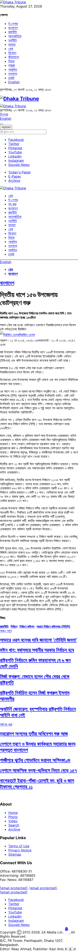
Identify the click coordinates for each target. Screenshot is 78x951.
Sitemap (14, 854)
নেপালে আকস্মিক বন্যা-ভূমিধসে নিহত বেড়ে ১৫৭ (38, 770)
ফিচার (11, 61)
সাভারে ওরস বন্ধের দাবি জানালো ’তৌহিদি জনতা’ (38, 640)
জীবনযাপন (13, 57)
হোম (10, 196)
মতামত (12, 44)
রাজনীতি (12, 32)
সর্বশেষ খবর (6, 724)
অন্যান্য (12, 74)
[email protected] (13, 888)
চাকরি (11, 78)
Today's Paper (19, 172)
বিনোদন (12, 53)
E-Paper (14, 176)
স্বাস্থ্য (11, 65)
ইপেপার (4, 114)
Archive (14, 180)
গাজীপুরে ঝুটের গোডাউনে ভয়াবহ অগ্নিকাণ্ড (35, 760)
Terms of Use (18, 846)
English (14, 82)
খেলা (10, 49)
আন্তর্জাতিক (14, 36)
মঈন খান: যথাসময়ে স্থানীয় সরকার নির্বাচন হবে (37, 650)
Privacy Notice (19, 850)
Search (13, 825)
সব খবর (12, 204)
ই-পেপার (13, 23)
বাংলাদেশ (13, 28)
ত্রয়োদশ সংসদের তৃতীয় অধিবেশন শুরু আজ (34, 734)
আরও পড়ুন (6, 631)
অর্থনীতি (12, 40)
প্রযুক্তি (12, 69)
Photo (13, 817)
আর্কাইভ (12, 250)
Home (13, 813)
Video (12, 821)
